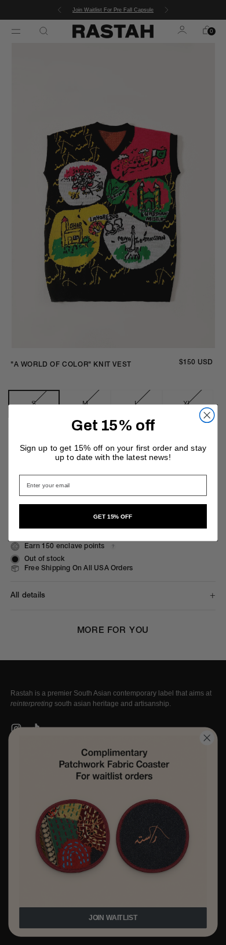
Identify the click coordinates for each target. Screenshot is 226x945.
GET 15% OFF (113, 516)
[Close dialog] (207, 415)
